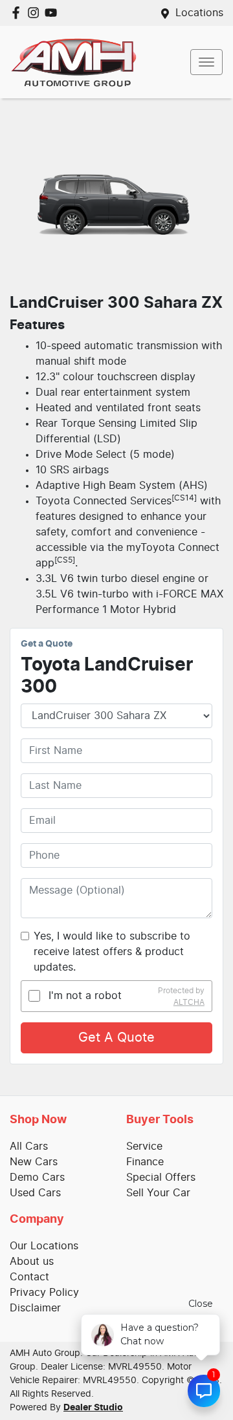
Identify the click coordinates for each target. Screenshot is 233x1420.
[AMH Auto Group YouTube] (53, 12)
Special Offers (160, 1177)
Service (144, 1146)
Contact (29, 1277)
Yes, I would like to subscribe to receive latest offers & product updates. (112, 952)
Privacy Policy (44, 1292)
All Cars (29, 1146)
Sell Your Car (158, 1193)
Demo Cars (37, 1177)
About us (32, 1261)
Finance (145, 1162)
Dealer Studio (93, 1407)
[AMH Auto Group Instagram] (36, 12)
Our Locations (44, 1246)
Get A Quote (116, 1037)
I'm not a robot (85, 996)
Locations (199, 13)
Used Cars (35, 1193)
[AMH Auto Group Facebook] (18, 12)
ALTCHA (189, 1002)
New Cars (34, 1162)
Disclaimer (35, 1308)
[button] (206, 62)
